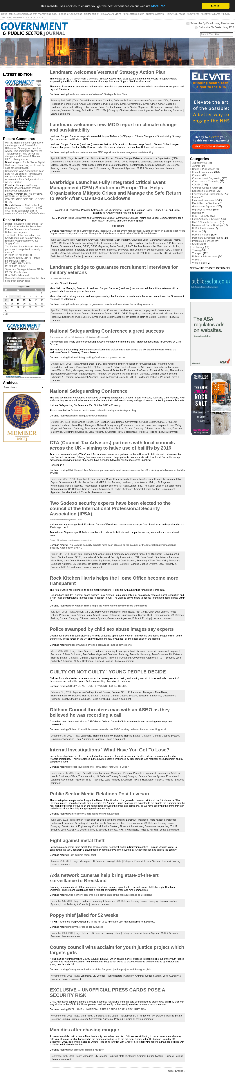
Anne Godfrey (86, 692)
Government (164, 310)
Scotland (197, 244)
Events (196, 197)
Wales (195, 259)
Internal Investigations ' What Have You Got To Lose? (109, 749)
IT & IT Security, (154, 253)
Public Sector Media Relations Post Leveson (99, 793)
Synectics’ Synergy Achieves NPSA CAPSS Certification (24, 271)
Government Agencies (204, 206)
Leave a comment (60, 113)
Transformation (87, 373)
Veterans (55, 110)
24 (6, 307)
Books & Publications (203, 169)
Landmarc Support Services (167, 161)
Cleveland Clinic (140, 239)
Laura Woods (58, 370)
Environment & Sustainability (207, 194)
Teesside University (140, 654)
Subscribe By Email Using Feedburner (212, 23)
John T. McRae (134, 246)
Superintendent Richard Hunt (137, 615)
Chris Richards (121, 479)
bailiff (86, 479)
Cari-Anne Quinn (102, 554)
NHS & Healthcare (71, 567)
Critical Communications (107, 243)
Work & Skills (199, 262)
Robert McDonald (159, 370)
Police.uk (64, 615)
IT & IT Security (200, 215)
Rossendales (90, 485)
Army (99, 100)
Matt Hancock (164, 246)
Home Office (102, 611)
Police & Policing (159, 377)
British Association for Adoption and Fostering (142, 363)
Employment (149, 310)
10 (6, 300)
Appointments (199, 162)
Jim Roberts (160, 367)
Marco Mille (149, 246)
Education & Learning (203, 190)
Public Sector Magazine (135, 107)
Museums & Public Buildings (207, 225)
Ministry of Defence (70, 165)
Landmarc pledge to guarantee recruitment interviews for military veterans (110, 304)
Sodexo (131, 560)
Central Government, (121, 253)
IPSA (137, 557)
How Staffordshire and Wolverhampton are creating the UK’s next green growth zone (25, 278)
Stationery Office (146, 560)
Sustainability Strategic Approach (147, 165)
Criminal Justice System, (164, 373)
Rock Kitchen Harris (81, 615)
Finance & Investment (204, 200)
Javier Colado (117, 246)
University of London (110, 489)
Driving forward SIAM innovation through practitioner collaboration (22, 188)
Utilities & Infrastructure (204, 256)
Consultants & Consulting (205, 181)
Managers (78, 370)
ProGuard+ (143, 370)
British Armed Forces (102, 158)
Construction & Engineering (206, 178)
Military (78, 107)
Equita (54, 482)
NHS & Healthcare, (174, 253)
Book (109, 479)
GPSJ (153, 103)
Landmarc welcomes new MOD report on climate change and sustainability (110, 152)
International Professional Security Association (107, 557)
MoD (84, 165)
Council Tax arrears (164, 479)
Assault (79, 611)
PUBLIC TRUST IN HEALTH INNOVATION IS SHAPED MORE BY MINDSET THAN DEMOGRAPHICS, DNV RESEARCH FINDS (23, 261)
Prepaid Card (119, 560)
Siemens (111, 249)
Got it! (215, 5)
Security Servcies (108, 485)
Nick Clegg (141, 611)
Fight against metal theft (77, 840)
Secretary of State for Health (90, 249)
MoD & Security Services (168, 110)
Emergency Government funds (128, 554)
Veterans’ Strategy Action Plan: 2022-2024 (84, 110)
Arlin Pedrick (106, 239)
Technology (198, 247)
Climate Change (123, 158)
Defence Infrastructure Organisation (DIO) (146, 100)
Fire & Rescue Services (205, 203)
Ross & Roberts (73, 485)
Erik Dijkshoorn (154, 554)
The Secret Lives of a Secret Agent (162, 485)
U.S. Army (60, 253)
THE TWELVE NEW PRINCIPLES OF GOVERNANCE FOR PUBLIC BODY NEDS (25, 197)
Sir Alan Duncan (127, 485)
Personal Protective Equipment (118, 370)
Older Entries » (176, 1070)
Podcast (196, 231)
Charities (107, 100)
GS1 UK (89, 611)
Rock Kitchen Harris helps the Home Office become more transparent (107, 605)
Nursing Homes (93, 370)
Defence (118, 100)
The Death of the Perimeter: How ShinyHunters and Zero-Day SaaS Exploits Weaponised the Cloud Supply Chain (23, 239)
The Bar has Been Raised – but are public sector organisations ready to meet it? (24, 249)
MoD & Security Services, (104, 829)
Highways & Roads (202, 209)
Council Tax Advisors (141, 479)
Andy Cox (93, 239)
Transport (101, 373)
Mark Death (70, 560)
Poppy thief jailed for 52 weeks (84, 915)
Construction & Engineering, (77, 826)
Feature (115, 692)
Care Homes (117, 422)
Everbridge (127, 243)
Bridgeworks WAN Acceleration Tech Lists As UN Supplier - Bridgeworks (24, 172)
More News (128, 611)
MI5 (158, 482)
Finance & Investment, (119, 657)
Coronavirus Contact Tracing (165, 239)
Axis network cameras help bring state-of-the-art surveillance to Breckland (104, 878)
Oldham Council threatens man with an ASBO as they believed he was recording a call (110, 712)
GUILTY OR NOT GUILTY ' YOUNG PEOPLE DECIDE (108, 671)
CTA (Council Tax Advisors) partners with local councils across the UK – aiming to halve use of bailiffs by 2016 (112, 445)
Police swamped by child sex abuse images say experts (112, 629)
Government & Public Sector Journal (106, 103)
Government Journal (138, 103)
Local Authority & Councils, (114, 377)
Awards (196, 165)
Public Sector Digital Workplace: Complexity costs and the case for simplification (25, 165)
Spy (140, 485)
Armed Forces (87, 100)
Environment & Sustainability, (96, 168)
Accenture (81, 239)
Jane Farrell (147, 557)
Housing (196, 212)
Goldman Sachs (143, 243)
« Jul (5, 314)
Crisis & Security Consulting (78, 243)
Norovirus (110, 901)
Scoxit (96, 615)
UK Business (80, 564)
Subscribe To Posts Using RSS (216, 27)
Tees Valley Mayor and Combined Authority (105, 654)
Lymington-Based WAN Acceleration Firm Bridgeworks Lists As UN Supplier (24, 179)
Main (68, 370)
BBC (98, 363)
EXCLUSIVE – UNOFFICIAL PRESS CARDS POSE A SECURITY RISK (107, 1009)
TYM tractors (144, 1015)
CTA (178, 479)
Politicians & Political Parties (66, 256)
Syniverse (123, 249)
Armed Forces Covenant (104, 310)
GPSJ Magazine (167, 103)
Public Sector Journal (110, 107)
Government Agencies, (142, 110)
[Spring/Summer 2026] (22, 133)
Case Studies (85, 651)
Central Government (203, 172)
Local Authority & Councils (76, 492)
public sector (90, 107)
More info (158, 6)
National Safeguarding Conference (88, 391)
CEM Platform (122, 239)
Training (196, 250)
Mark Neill (68, 107)
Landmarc (56, 107)
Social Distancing (111, 615)
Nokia (176, 246)
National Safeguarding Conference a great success (107, 331)
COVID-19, (139, 253)
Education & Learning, (63, 377)
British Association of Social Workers (96, 819)
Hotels (149, 367)
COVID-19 (56, 243)
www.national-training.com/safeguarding (113, 410)
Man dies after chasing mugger (84, 1029)
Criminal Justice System (205, 187)
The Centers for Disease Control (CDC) (150, 249)
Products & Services (203, 241)
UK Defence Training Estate (164, 107)
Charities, (125, 110)
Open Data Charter (158, 611)
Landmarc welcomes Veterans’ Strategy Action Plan (107, 72)
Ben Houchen (109, 363)
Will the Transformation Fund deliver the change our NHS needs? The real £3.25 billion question (23, 155)
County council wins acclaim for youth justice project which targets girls (109, 969)
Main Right (78, 425)
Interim (121, 819)
